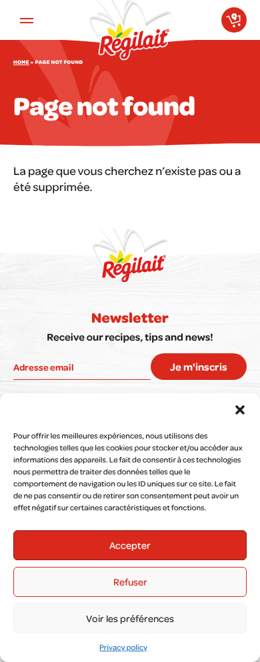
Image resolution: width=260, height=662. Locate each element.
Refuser (130, 581)
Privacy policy (123, 647)
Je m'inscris (198, 366)
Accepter (130, 545)
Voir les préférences (130, 618)
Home (21, 62)
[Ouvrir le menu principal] (26, 20)
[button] (240, 409)
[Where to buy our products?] (234, 20)
